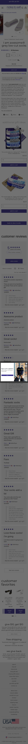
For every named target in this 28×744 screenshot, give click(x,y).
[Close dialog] (26, 363)
